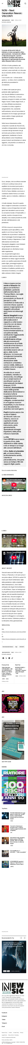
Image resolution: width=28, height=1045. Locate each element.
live (11, 832)
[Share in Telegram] (9, 658)
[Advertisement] (14, 163)
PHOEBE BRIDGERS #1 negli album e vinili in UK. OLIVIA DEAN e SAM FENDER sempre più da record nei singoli (17, 815)
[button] (2, 3)
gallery (12, 866)
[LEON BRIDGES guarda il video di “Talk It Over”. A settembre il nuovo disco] (5, 864)
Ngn (16, 646)
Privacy (21, 1032)
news (12, 20)
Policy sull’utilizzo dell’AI (7, 1040)
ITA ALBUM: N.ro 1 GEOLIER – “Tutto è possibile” (18, 851)
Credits (10, 1032)
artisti (3, 678)
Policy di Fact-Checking (13, 1035)
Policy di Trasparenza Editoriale (8, 1037)
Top (8, 971)
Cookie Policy (16, 1032)
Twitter (3, 1019)
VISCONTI (22, 646)
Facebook (4, 1012)
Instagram (4, 1016)
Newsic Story (4, 1032)
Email (3, 1026)
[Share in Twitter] (6, 658)
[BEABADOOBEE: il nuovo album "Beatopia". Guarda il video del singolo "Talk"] (20, 673)
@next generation (6, 20)
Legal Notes (4, 1035)
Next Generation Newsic (8, 646)
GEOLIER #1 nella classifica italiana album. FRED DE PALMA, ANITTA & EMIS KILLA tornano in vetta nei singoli (17, 840)
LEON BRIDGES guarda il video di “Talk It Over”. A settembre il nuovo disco (16, 863)
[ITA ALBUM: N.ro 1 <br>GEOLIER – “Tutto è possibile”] (5, 853)
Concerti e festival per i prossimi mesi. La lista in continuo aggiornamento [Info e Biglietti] (18, 828)
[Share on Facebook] (3, 658)
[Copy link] (12, 658)
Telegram (4, 1023)
